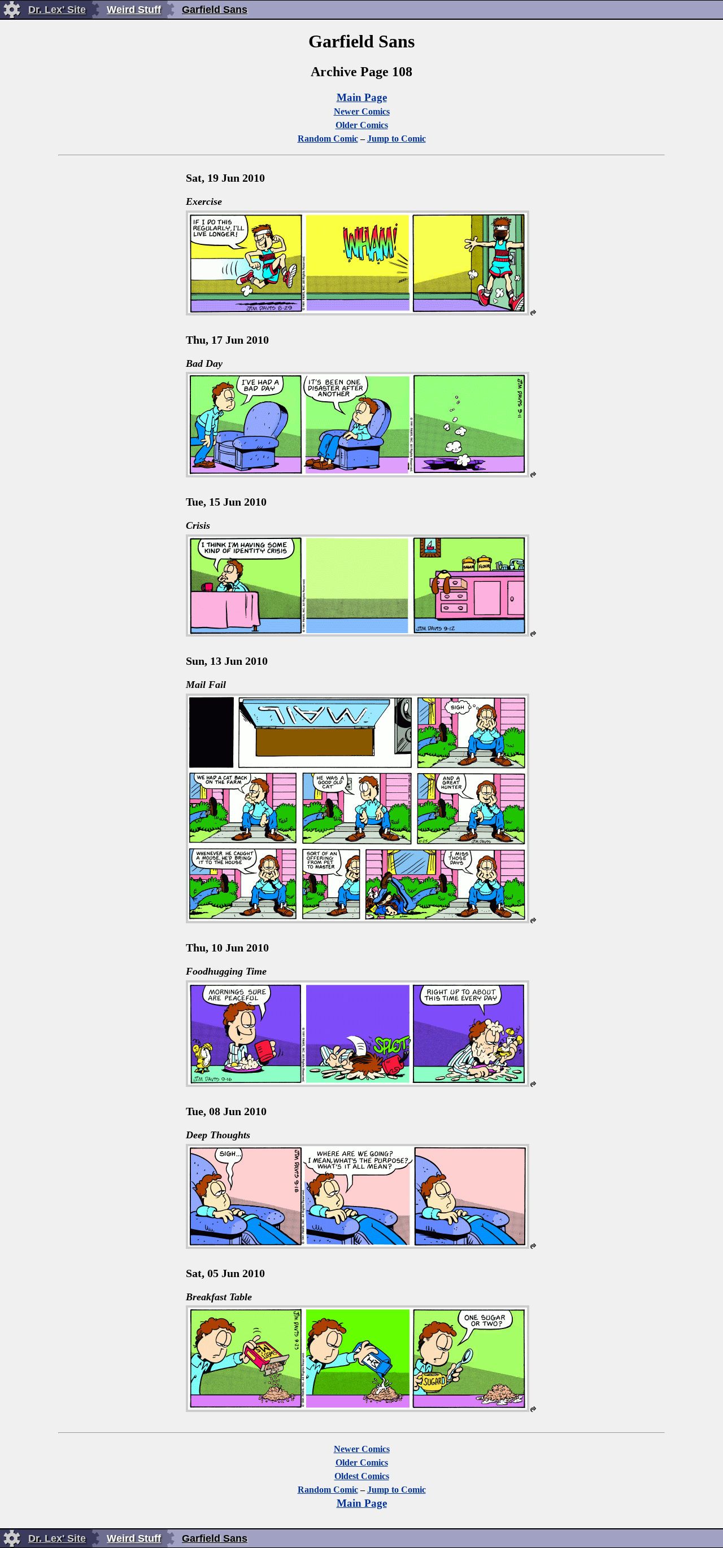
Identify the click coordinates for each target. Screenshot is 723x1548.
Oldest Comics (361, 1476)
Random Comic (328, 138)
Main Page (362, 97)
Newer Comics (362, 111)
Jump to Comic (396, 138)
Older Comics (362, 125)
